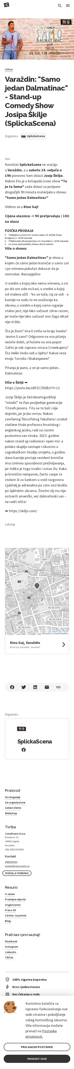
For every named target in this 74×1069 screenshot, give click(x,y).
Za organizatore (15, 802)
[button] (37, 586)
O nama (10, 894)
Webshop (11, 813)
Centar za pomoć (16, 915)
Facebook (11, 941)
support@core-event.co (17, 865)
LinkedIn (10, 952)
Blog (8, 921)
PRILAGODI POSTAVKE (37, 1047)
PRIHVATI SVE (36, 1058)
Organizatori (13, 905)
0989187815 (11, 861)
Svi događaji (12, 797)
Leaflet (47, 633)
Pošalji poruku (17, 873)
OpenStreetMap (61, 633)
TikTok (9, 957)
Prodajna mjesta (15, 899)
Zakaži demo (13, 807)
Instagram (11, 946)
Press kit (10, 910)
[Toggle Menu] (67, 5)
